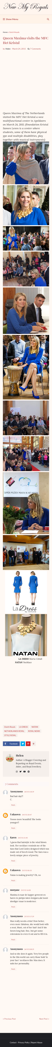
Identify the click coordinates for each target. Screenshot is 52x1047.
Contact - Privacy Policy (20, 1042)
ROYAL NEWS (34, 731)
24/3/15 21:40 (23, 838)
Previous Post (10, 1019)
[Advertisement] (26, 81)
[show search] (48, 19)
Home (5, 32)
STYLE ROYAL (10, 735)
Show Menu (12, 19)
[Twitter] (23, 743)
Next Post (43, 1019)
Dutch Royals (14, 32)
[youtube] (24, 771)
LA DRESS (23, 727)
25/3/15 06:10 (27, 870)
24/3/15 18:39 (29, 792)
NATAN (35, 727)
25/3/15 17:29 (29, 916)
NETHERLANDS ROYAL (14, 731)
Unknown (15, 814)
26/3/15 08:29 (29, 949)
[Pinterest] (28, 743)
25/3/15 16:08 (26, 890)
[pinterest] (29, 771)
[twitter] (20, 771)
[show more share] (33, 743)
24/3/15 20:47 (27, 815)
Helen (20, 755)
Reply (13, 805)
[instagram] (17, 771)
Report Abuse (36, 1042)
